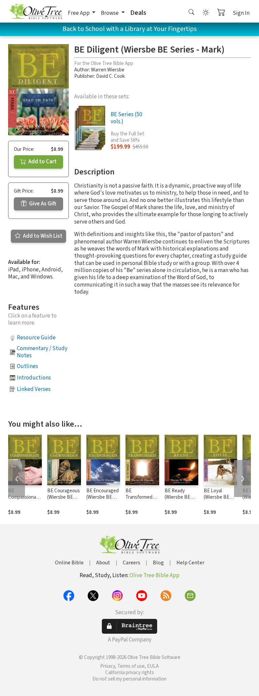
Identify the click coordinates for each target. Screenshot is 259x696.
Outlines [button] (27, 366)
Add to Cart (42, 162)
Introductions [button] (34, 378)
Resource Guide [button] (36, 338)
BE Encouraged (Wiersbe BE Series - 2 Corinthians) (102, 500)
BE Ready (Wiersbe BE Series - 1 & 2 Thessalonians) (181, 500)
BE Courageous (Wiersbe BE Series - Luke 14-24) (63, 500)
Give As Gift (42, 204)
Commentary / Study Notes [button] (42, 352)
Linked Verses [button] (34, 389)
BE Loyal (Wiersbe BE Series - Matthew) (216, 500)
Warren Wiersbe (107, 69)
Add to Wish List (42, 236)
